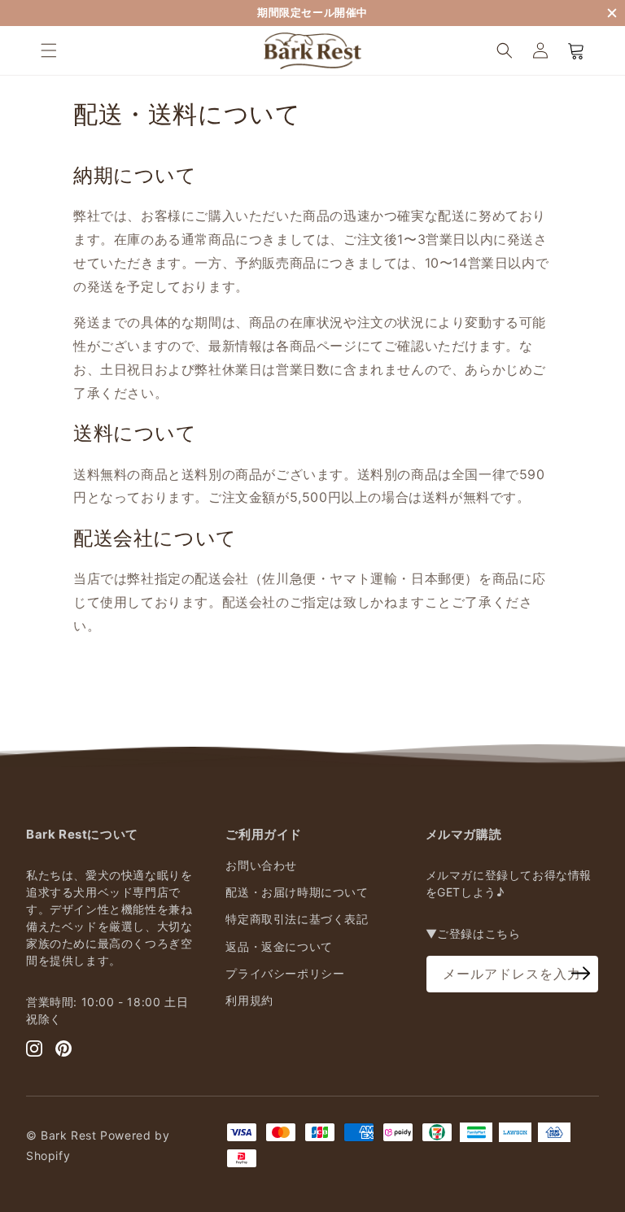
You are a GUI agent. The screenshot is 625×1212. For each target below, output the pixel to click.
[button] (49, 50)
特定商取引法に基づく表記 (296, 919)
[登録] (581, 973)
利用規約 (249, 1000)
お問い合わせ (261, 865)
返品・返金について (278, 946)
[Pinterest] (63, 1048)
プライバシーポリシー (284, 973)
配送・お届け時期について (296, 892)
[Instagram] (34, 1048)
